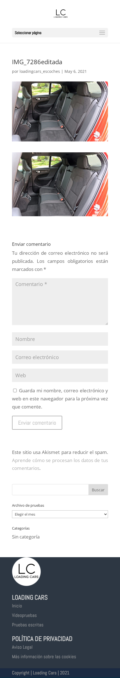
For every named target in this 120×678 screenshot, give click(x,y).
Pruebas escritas (28, 625)
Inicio (17, 606)
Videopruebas (24, 615)
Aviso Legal (22, 647)
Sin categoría (26, 536)
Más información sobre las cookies (44, 656)
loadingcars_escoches (40, 71)
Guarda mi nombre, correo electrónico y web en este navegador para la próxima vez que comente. (60, 398)
